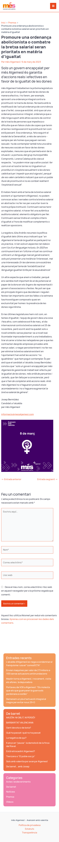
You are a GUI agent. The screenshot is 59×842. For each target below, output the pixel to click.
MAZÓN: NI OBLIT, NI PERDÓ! (20, 717)
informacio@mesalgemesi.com (17, 414)
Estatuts (29, 828)
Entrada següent (47, 479)
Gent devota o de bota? (18, 727)
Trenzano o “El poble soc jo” (20, 756)
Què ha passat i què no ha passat (23, 732)
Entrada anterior (11, 479)
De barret (13, 714)
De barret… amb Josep (17, 766)
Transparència (29, 832)
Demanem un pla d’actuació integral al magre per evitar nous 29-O (26, 701)
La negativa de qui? (16, 737)
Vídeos (9, 801)
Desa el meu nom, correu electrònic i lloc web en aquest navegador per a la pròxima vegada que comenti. (27, 591)
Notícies (10, 791)
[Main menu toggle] (53, 6)
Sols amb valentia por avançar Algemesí (27, 761)
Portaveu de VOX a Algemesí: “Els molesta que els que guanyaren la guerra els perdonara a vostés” (28, 690)
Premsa (10, 796)
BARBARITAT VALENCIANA (19, 722)
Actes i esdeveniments (18, 781)
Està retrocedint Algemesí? (20, 751)
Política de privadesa (29, 825)
